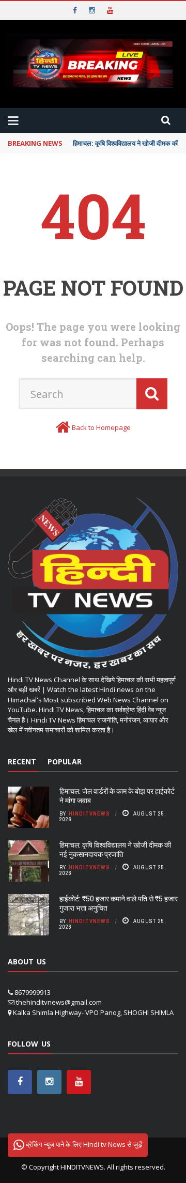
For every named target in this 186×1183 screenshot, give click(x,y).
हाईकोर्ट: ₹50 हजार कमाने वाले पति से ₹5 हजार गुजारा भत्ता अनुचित (118, 903)
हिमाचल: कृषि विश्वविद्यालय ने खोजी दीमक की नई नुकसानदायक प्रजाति (115, 849)
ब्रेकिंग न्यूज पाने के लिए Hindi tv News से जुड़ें (83, 1144)
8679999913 (32, 992)
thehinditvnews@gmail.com (59, 1002)
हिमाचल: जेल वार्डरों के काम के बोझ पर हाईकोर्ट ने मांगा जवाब (117, 795)
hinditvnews (89, 813)
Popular (65, 761)
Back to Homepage (101, 427)
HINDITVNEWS (82, 1167)
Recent (22, 761)
